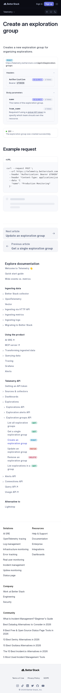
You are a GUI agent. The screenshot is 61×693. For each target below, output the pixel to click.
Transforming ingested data (19, 350)
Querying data (12, 356)
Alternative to (12, 502)
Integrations (38, 549)
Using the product (15, 335)
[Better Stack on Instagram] (17, 685)
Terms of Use (18, 678)
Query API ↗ (11, 487)
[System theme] (51, 12)
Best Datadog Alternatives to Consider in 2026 (27, 624)
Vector (8, 304)
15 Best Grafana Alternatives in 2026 (22, 645)
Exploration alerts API (18, 412)
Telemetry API (12, 381)
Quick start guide (14, 274)
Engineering (9, 597)
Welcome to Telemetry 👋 (19, 268)
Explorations (11, 402)
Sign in (39, 4)
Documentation (40, 539)
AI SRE (6, 534)
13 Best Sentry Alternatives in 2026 (21, 639)
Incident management (14, 565)
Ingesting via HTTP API (17, 309)
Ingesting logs (12, 320)
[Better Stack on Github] (37, 685)
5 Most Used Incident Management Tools (24, 657)
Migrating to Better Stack (18, 325)
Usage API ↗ (11, 492)
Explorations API (15, 407)
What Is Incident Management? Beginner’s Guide (28, 619)
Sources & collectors (16, 391)
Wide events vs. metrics (18, 279)
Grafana (9, 366)
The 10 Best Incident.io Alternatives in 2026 (25, 651)
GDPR (46, 678)
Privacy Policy (34, 678)
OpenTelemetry (12, 299)
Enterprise (37, 544)
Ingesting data (13, 288)
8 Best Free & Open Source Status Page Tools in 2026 (28, 632)
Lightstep (10, 507)
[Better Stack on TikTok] (22, 685)
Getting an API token (16, 386)
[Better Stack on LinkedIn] (27, 685)
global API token (35, 112)
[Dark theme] (55, 12)
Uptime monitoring (12, 570)
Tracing (9, 361)
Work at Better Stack (14, 591)
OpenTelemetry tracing (14, 539)
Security (7, 602)
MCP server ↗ (12, 345)
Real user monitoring (13, 560)
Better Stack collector (16, 294)
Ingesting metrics (14, 315)
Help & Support (40, 534)
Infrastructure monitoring (15, 549)
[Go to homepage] (11, 4)
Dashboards (11, 397)
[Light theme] (47, 12)
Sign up (48, 4)
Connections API (13, 481)
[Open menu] (57, 4)
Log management (11, 544)
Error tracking (10, 554)
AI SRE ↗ (9, 340)
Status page (9, 575)
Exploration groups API (18, 418)
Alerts (8, 371)
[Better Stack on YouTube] (43, 685)
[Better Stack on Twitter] (32, 685)
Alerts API (10, 476)
